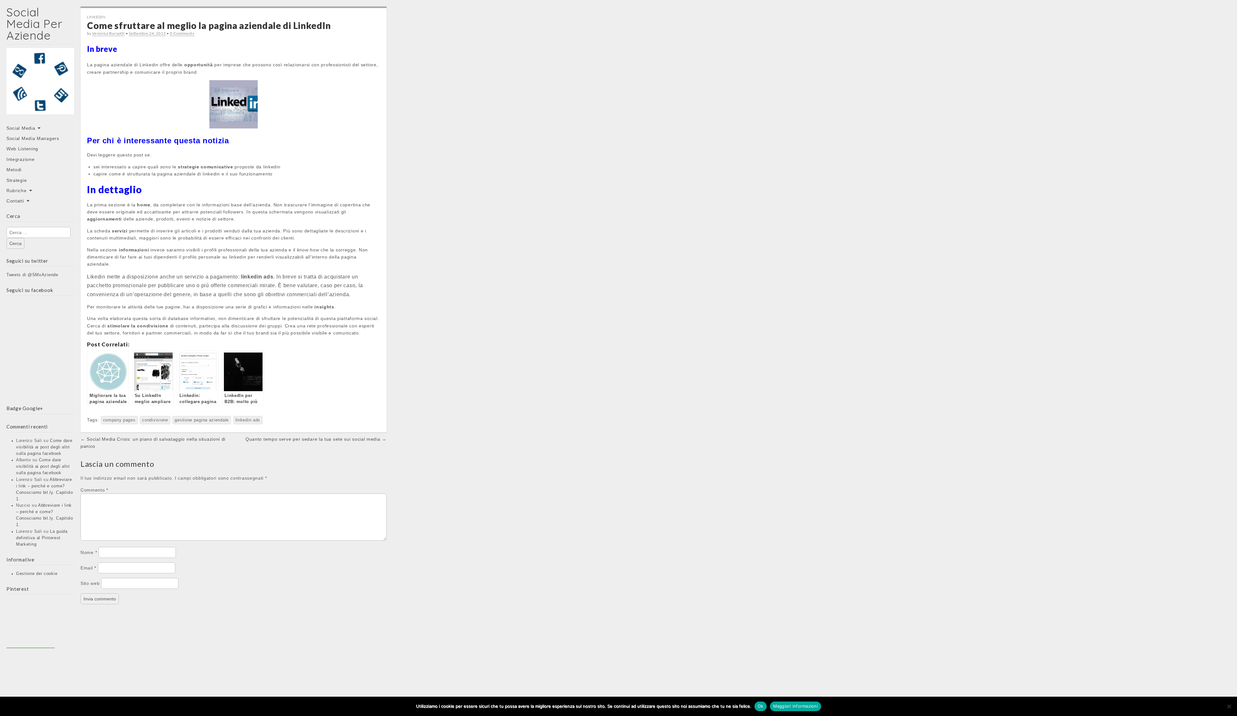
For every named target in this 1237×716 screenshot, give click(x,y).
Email (88, 567)
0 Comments (182, 33)
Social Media (20, 128)
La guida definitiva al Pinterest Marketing (42, 538)
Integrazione (20, 159)
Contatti (15, 200)
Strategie (16, 180)
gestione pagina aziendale (202, 420)
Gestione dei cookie (36, 573)
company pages (119, 420)
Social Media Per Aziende (34, 23)
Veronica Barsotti (108, 33)
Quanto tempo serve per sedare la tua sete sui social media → (316, 439)
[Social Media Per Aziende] (40, 85)
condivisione (155, 420)
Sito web (90, 583)
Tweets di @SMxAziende (32, 275)
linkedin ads (247, 420)
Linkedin (96, 17)
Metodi (14, 169)
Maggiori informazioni (795, 706)
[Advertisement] (30, 624)
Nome (89, 552)
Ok (760, 706)
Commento (94, 490)
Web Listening (22, 148)
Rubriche (16, 190)
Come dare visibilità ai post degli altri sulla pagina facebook (44, 447)
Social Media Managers (32, 138)
